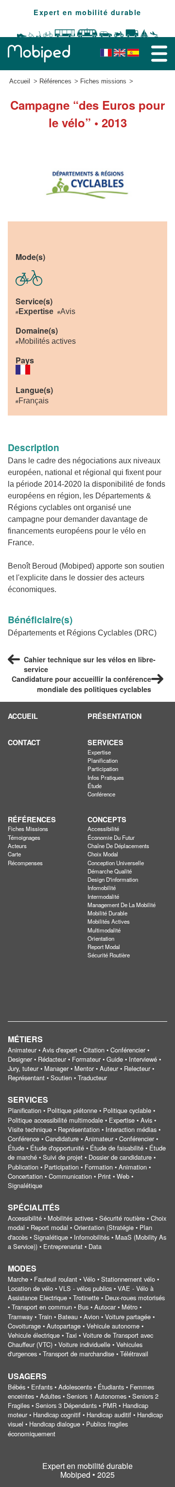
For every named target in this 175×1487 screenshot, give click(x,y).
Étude (95, 786)
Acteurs (17, 846)
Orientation (101, 938)
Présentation (114, 716)
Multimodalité (104, 930)
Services (105, 742)
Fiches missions (103, 81)
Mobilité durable (107, 913)
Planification (103, 760)
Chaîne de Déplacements (118, 846)
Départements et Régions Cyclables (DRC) (82, 633)
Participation (103, 769)
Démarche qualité (110, 871)
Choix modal (103, 854)
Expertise (99, 752)
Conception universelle (116, 863)
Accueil (19, 81)
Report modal (104, 947)
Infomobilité (102, 888)
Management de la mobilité (122, 905)
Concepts (107, 819)
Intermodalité (103, 896)
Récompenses (25, 863)
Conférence (101, 794)
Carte (14, 854)
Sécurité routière (109, 955)
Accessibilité (103, 829)
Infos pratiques (106, 777)
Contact (24, 742)
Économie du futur (111, 837)
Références (55, 81)
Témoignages (24, 837)
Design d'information (113, 879)
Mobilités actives (109, 921)
